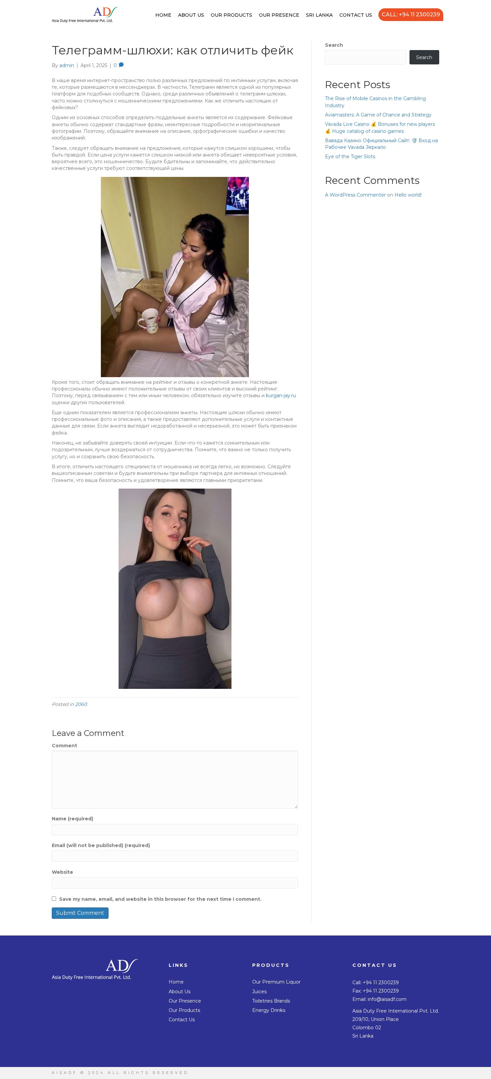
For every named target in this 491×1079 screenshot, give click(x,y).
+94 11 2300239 (381, 983)
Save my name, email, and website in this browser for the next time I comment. (160, 899)
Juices (259, 992)
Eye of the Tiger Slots (350, 157)
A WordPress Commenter (355, 195)
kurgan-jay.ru (281, 395)
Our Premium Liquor (276, 982)
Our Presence (279, 15)
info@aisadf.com (387, 999)
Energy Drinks (268, 1010)
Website (62, 872)
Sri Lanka (319, 15)
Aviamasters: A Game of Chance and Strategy (378, 115)
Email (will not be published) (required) (101, 845)
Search (334, 45)
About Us (191, 15)
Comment (64, 746)
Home (163, 15)
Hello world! (408, 195)
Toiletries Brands (271, 1001)
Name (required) (72, 819)
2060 (81, 704)
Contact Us (355, 15)
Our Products (231, 15)
